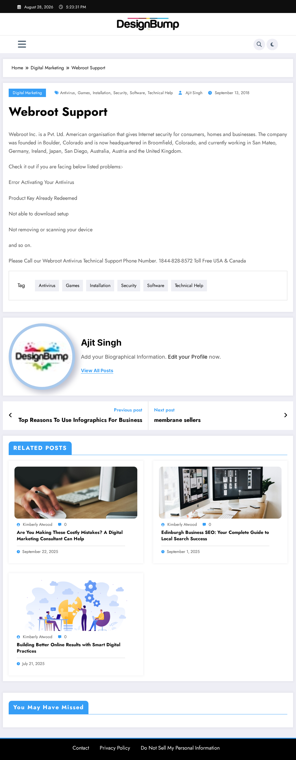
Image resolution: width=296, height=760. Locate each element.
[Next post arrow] (285, 415)
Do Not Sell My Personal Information (180, 748)
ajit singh (194, 93)
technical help (160, 93)
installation (101, 93)
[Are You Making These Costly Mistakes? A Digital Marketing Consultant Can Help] (75, 492)
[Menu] (21, 44)
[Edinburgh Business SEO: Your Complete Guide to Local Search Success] (220, 492)
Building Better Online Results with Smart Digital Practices (68, 648)
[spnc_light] (272, 44)
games (84, 93)
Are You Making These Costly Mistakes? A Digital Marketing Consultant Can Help (70, 535)
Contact (81, 748)
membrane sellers (177, 420)
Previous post (128, 410)
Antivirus (67, 93)
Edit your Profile (188, 357)
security (120, 93)
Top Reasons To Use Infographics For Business (80, 420)
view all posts (97, 370)
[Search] (259, 44)
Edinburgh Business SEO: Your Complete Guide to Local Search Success (215, 535)
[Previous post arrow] (10, 415)
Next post (164, 410)
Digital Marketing (27, 93)
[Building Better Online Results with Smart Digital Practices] (75, 604)
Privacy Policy (115, 748)
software (137, 93)
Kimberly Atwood (37, 524)
